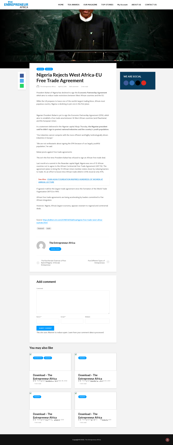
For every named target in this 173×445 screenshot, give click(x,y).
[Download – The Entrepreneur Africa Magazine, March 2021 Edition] (50, 400)
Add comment (73, 86)
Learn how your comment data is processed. (86, 332)
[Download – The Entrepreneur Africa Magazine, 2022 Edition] (50, 362)
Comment (39, 288)
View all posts (55, 249)
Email (63, 317)
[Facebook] (126, 82)
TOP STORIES (107, 5)
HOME (61, 5)
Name (38, 317)
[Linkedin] (131, 82)
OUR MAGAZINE (90, 5)
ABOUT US (136, 5)
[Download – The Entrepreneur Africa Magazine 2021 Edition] (96, 362)
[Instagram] (137, 82)
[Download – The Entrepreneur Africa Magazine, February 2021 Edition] (96, 400)
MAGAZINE (48, 358)
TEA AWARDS (73, 5)
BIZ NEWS (40, 69)
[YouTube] (143, 82)
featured (41, 228)
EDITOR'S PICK (38, 358)
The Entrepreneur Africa (48, 86)
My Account (122, 5)
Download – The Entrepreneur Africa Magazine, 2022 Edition (46, 379)
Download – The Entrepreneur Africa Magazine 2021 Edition (91, 379)
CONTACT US (151, 5)
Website (87, 317)
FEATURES (49, 69)
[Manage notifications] (167, 440)
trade (48, 228)
